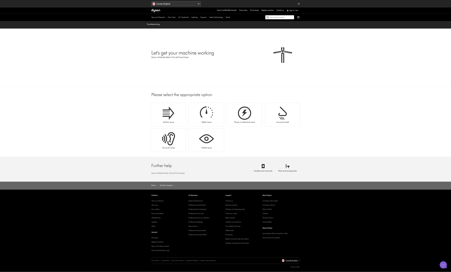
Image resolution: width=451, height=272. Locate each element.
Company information (270, 201)
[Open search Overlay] (279, 17)
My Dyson (155, 238)
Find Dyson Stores (268, 205)
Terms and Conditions (177, 260)
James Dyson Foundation (271, 238)
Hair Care (172, 17)
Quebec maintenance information (237, 243)
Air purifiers (156, 209)
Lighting (194, 17)
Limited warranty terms (233, 222)
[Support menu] (207, 17)
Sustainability (267, 222)
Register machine (268, 10)
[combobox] (176, 3)
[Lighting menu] (199, 17)
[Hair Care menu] (177, 17)
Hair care (155, 205)
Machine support (231, 205)
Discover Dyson (267, 218)
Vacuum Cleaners (158, 17)
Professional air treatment (197, 209)
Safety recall (230, 230)
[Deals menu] (231, 17)
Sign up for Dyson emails (160, 246)
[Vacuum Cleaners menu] (166, 17)
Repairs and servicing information (237, 239)
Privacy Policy (155, 260)
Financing (229, 235)
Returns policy (230, 218)
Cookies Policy (165, 260)
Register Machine (157, 242)
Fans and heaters (157, 214)
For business (254, 10)
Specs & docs (193, 226)
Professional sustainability (197, 235)
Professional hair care (196, 214)
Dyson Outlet (267, 209)
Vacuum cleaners (157, 201)
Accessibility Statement (192, 260)
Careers (265, 214)
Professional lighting (196, 222)
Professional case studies (197, 230)
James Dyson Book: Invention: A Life (275, 234)
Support (203, 17)
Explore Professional (196, 201)
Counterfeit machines (233, 226)
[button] (290, 260)
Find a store (243, 10)
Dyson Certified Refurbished (226, 10)
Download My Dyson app (160, 250)
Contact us (280, 10)
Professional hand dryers (197, 205)
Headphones (156, 218)
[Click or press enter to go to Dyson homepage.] (155, 10)
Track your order (231, 214)
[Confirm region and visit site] (299, 4)
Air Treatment (183, 17)
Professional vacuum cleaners (199, 218)
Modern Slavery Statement (208, 260)
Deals (228, 17)
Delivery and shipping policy (235, 209)
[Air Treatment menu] (190, 17)
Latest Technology (216, 17)
